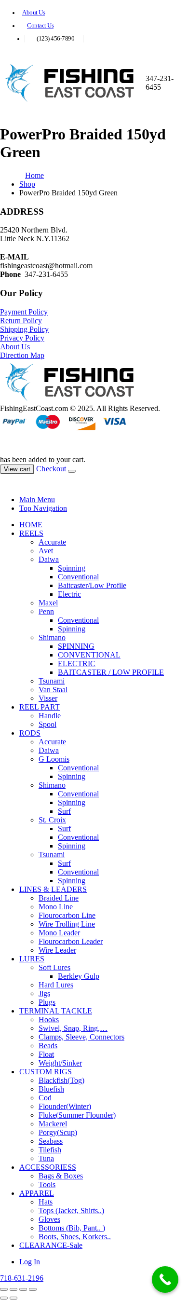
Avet (46, 551)
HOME (30, 524)
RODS (29, 733)
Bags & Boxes (61, 1176)
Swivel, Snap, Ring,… (73, 1028)
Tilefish (50, 1150)
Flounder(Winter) (65, 1106)
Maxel (48, 603)
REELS (31, 533)
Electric (69, 594)
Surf (64, 811)
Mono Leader (59, 933)
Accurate (52, 542)
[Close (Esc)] (33, 1289)
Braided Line (59, 898)
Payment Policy (24, 312)
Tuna (46, 1158)
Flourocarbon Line (67, 915)
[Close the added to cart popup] (72, 471)
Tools (47, 1184)
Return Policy (21, 320)
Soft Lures (54, 967)
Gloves (49, 1219)
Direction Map (22, 355)
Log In (29, 1262)
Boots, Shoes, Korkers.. (75, 1236)
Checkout (51, 469)
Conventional (78, 577)
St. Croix (52, 820)
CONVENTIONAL (89, 655)
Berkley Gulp (78, 976)
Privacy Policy (22, 338)
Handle (50, 716)
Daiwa (49, 559)
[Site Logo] (73, 100)
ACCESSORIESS (47, 1167)
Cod (45, 1098)
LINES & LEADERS (53, 889)
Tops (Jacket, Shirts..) (71, 1210)
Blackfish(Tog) (61, 1080)
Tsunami (52, 681)
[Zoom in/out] (4, 1289)
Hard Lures (56, 985)
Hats (46, 1202)
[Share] (23, 1289)
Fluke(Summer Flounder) (77, 1115)
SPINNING (76, 646)
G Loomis (54, 759)
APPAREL (36, 1193)
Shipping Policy (24, 329)
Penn (46, 611)
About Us (33, 12)
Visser (48, 698)
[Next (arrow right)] (13, 1298)
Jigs (44, 993)
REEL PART (39, 707)
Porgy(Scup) (58, 1132)
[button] (6, 483)
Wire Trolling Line (67, 924)
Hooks (49, 1019)
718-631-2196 (21, 1278)
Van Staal (53, 689)
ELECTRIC (76, 663)
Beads (48, 1045)
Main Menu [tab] (37, 499)
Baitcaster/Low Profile (92, 585)
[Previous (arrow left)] (4, 1298)
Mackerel (53, 1124)
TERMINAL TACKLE (55, 1011)
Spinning (71, 568)
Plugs (47, 1002)
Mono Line (56, 907)
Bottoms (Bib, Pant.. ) (72, 1228)
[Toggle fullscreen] (13, 1289)
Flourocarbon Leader (71, 941)
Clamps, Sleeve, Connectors (81, 1037)
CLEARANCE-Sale (50, 1245)
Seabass (51, 1141)
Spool (47, 724)
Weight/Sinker (60, 1063)
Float (46, 1054)
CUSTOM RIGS (45, 1071)
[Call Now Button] (165, 1279)
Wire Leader (57, 950)
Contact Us (40, 25)
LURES (31, 959)
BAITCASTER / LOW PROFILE (111, 672)
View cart (17, 469)
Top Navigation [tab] (43, 508)
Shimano (52, 637)
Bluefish (51, 1089)
